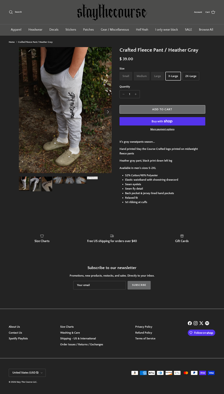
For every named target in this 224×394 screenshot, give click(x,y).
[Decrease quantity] (123, 94)
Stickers (70, 30)
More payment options (162, 129)
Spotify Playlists (18, 338)
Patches (88, 30)
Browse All (206, 30)
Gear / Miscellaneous (115, 30)
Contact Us (15, 332)
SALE (188, 30)
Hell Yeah (142, 30)
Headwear (35, 30)
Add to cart (162, 109)
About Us (14, 326)
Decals (53, 30)
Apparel (16, 30)
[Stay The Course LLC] (112, 12)
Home (12, 42)
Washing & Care (70, 332)
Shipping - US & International (78, 338)
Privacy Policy (143, 326)
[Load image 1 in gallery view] (65, 110)
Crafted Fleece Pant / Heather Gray (35, 42)
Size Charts (67, 326)
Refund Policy (143, 332)
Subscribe (139, 285)
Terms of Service (145, 338)
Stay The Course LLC (26, 382)
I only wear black (166, 30)
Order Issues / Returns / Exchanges (81, 344)
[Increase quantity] (137, 94)
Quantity (125, 86)
